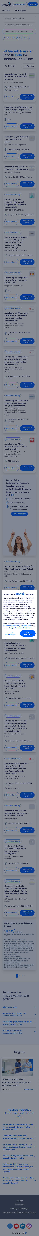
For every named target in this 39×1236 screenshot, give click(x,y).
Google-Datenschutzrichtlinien (20, 628)
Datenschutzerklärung (11, 626)
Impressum (26, 626)
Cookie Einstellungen (10, 633)
